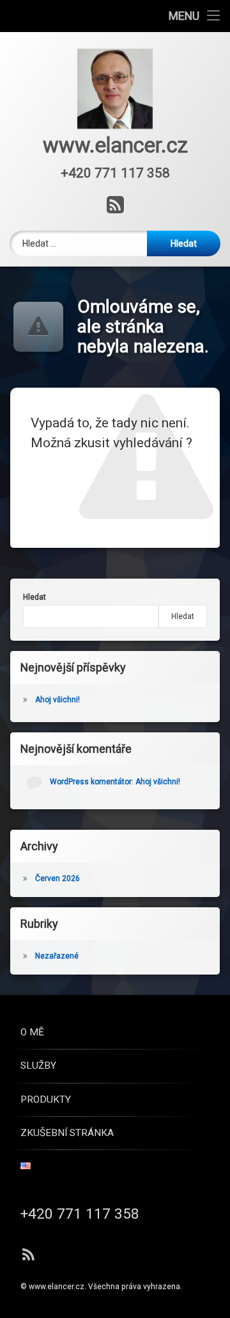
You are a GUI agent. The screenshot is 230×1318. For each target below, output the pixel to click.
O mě (32, 1032)
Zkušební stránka (67, 1133)
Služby (38, 1065)
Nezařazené (57, 955)
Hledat (34, 597)
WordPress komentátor (91, 781)
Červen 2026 (57, 878)
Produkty (45, 1099)
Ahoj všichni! (57, 699)
